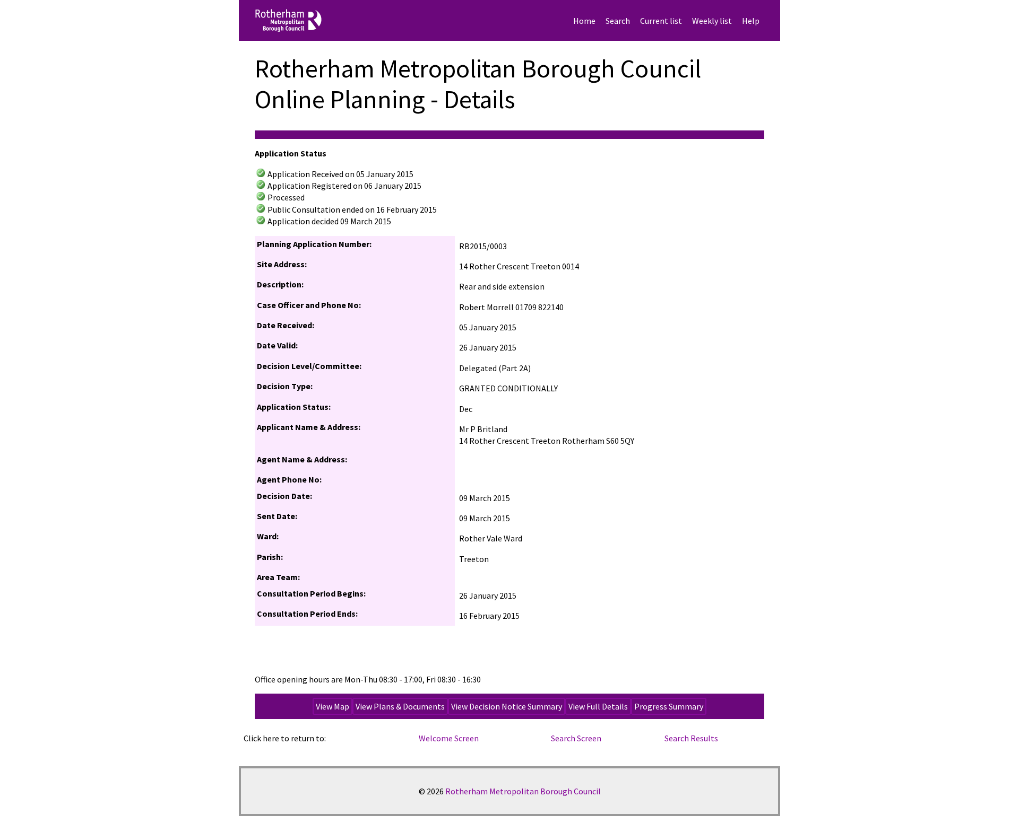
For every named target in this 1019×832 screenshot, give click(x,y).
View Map (332, 706)
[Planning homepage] (334, 20)
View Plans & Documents (400, 706)
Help (750, 20)
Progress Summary (668, 706)
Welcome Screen (449, 738)
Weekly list (712, 20)
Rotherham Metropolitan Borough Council (523, 791)
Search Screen (576, 738)
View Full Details (598, 706)
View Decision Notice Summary (506, 706)
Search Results (691, 738)
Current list (661, 20)
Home (584, 20)
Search (618, 20)
